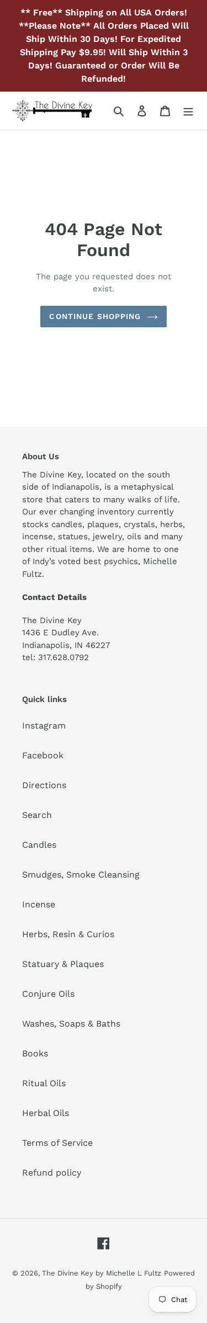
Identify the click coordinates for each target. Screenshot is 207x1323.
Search (37, 815)
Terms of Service (57, 1143)
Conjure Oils (48, 994)
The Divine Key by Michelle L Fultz (101, 1273)
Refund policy (51, 1172)
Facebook (42, 755)
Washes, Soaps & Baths (71, 1023)
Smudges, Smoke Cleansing (81, 874)
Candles (39, 845)
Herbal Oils (45, 1113)
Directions (44, 785)
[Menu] (188, 110)
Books (35, 1053)
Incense (38, 904)
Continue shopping (95, 316)
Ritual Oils (44, 1083)
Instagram (44, 725)
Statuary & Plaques (63, 964)
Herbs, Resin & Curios (68, 934)
